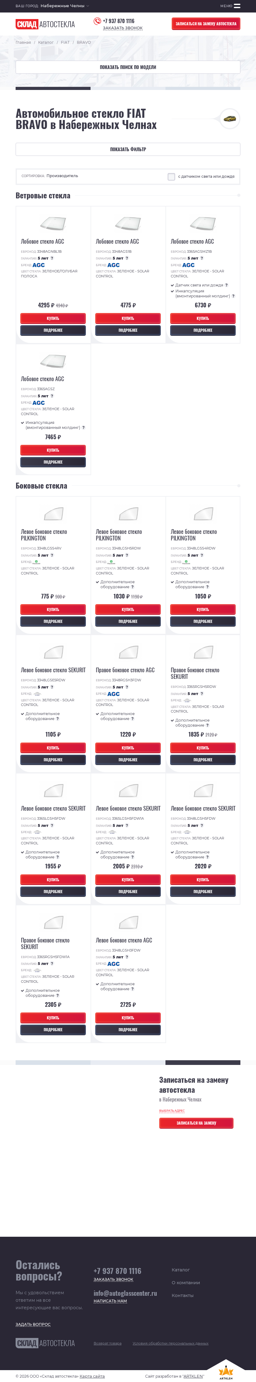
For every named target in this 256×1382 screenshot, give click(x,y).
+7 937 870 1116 (119, 21)
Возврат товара (107, 1343)
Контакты (183, 1295)
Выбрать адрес (172, 1110)
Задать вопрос (33, 1325)
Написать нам (110, 1301)
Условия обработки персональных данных (171, 1343)
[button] (65, 6)
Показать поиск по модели (128, 67)
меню (226, 6)
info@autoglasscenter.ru (125, 1293)
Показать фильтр (128, 149)
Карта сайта (92, 1376)
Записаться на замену (196, 1123)
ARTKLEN (193, 1376)
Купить (53, 318)
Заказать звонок (123, 28)
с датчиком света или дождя (206, 176)
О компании (186, 1282)
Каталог (181, 1270)
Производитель (62, 175)
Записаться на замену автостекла (206, 23)
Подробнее (53, 330)
